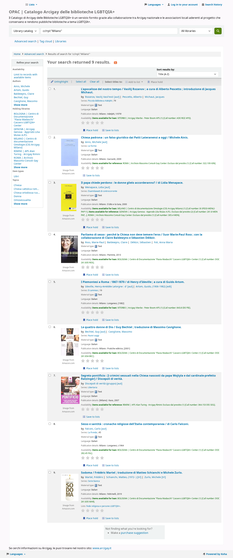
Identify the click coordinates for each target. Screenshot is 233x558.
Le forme (92, 146)
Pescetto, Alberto (132, 97)
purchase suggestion (134, 533)
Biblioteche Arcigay (16, 4)
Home (17, 54)
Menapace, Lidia (97, 187)
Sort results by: (166, 69)
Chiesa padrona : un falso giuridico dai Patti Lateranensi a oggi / (134, 137)
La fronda (92, 432)
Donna (17, 196)
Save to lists (112, 130)
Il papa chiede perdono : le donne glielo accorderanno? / (132, 182)
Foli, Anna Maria (163, 242)
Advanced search (25, 41)
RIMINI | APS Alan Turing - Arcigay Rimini (27, 152)
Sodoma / (132, 472)
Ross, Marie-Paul (94, 242)
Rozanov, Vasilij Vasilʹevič (102, 97)
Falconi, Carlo (96, 429)
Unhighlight (61, 82)
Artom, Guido (21, 90)
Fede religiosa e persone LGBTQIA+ (103, 506)
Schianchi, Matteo (123, 477)
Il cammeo (93, 290)
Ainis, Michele (22, 86)
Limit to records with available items (25, 76)
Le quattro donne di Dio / (131, 327)
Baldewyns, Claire (24, 94)
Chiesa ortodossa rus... (27, 193)
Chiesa (17, 185)
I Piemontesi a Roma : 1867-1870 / (133, 282)
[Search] (218, 31)
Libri (16, 176)
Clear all (94, 82)
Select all (81, 82)
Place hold (92, 130)
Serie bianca (94, 481)
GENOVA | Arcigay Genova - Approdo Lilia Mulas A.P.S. (27, 132)
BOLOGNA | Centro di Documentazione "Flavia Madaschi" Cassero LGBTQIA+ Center (26, 119)
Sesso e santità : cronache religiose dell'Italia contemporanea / (135, 424)
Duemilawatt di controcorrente (102, 191)
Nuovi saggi (93, 335)
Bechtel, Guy (21, 97)
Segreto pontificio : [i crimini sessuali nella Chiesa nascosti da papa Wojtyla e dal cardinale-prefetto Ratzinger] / (148, 377)
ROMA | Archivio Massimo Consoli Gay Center (26, 160)
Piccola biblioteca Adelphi (100, 100)
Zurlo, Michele (155, 477)
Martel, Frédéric (94, 477)
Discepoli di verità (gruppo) (103, 383)
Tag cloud (46, 41)
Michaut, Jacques (154, 97)
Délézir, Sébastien (140, 242)
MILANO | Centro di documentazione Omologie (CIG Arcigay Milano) (27, 143)
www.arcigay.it (102, 548)
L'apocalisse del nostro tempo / (148, 90)
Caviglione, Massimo (25, 101)
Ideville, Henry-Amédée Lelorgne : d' (109, 286)
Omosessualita (22, 200)
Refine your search (27, 62)
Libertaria (92, 387)
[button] (31, 5)
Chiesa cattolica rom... (26, 189)
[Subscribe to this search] (115, 62)
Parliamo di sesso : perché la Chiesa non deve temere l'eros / (141, 236)
